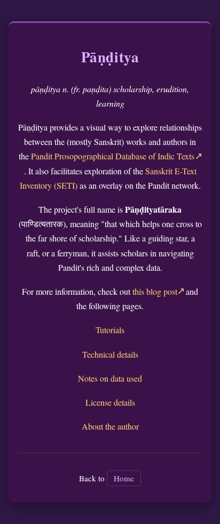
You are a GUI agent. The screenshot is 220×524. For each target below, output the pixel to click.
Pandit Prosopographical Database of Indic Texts (112, 156)
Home (124, 478)
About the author (110, 426)
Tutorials (110, 329)
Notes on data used (110, 378)
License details (110, 402)
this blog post (154, 291)
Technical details (110, 354)
